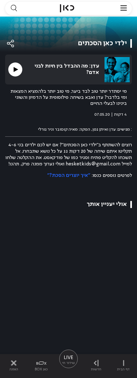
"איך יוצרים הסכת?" (68, 175)
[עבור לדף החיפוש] (14, 8)
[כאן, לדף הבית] (67, 8)
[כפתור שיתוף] (11, 43)
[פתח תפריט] (123, 8)
